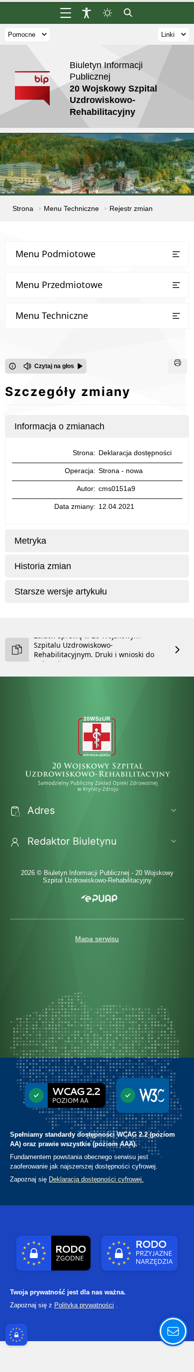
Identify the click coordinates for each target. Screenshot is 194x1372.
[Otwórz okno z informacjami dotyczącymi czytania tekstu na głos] (12, 366)
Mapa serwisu (97, 939)
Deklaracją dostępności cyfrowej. (96, 1179)
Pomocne (21, 34)
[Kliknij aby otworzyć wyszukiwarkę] (128, 13)
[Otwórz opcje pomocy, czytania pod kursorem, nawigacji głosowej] (173, 1331)
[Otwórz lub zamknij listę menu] (176, 254)
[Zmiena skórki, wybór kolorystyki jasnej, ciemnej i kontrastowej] (107, 13)
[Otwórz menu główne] (66, 13)
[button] (99, 899)
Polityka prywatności (84, 1305)
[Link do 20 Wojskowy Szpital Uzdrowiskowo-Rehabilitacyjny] (97, 751)
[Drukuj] (177, 366)
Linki (168, 34)
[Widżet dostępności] (87, 13)
